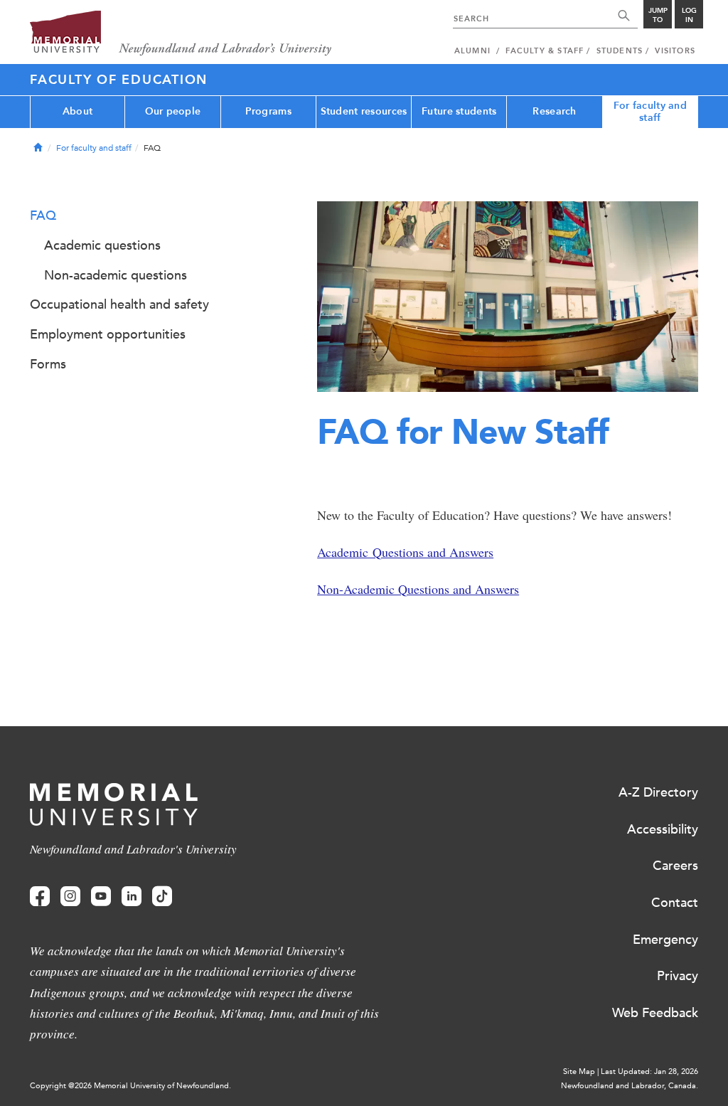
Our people (173, 111)
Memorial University (181, 34)
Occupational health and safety (119, 304)
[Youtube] (101, 896)
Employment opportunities (108, 334)
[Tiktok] (162, 896)
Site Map (579, 1071)
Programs (268, 111)
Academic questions (102, 245)
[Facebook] (40, 896)
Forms (48, 364)
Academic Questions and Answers (405, 551)
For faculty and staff (650, 112)
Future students (459, 111)
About (77, 111)
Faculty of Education (119, 79)
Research (554, 111)
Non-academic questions (115, 275)
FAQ (43, 215)
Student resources (364, 111)
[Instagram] (70, 896)
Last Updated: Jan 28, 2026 (649, 1071)
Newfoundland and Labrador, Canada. (629, 1085)
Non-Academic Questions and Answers (418, 588)
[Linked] (131, 896)
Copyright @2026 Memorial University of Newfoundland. (130, 1085)
